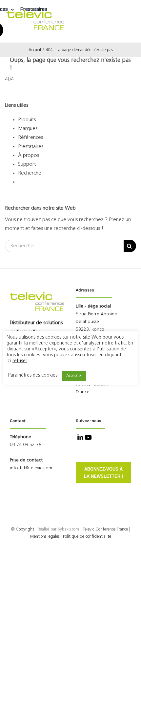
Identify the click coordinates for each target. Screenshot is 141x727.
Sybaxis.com (68, 529)
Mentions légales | (46, 536)
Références (30, 137)
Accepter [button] (74, 376)
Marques (27, 128)
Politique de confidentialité (87, 536)
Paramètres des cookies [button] (32, 375)
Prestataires (30, 146)
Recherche (29, 173)
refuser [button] (19, 361)
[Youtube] (87, 438)
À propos (28, 155)
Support (27, 164)
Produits (27, 119)
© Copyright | (34, 529)
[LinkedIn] (79, 438)
